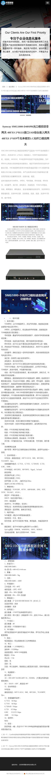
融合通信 (11, 87)
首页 (3, 87)
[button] (47, 3)
